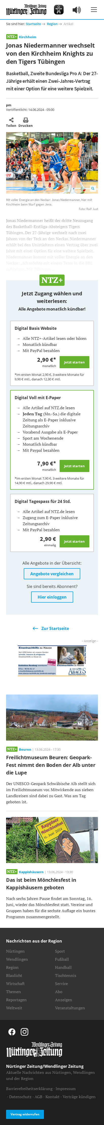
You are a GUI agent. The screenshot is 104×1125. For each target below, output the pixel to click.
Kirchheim (27, 37)
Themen (13, 991)
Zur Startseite (55, 628)
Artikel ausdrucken (25, 120)
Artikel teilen (11, 120)
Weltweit (14, 1008)
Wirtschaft (15, 983)
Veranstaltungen (70, 1008)
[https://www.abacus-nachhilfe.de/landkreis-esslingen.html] (52, 660)
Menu (94, 10)
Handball (63, 967)
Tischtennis (65, 975)
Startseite (33, 24)
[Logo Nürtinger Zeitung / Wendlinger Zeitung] (26, 9)
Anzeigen (63, 1000)
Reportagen (16, 1000)
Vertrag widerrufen (25, 1114)
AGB (38, 1096)
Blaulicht (14, 975)
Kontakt (52, 1096)
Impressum (66, 1088)
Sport (60, 951)
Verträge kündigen (79, 1096)
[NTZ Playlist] (77, 9)
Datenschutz (20, 1096)
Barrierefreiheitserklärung (29, 1088)
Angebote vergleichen (52, 574)
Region (52, 24)
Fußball (62, 959)
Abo (58, 991)
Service (61, 983)
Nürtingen (15, 951)
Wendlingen (17, 959)
